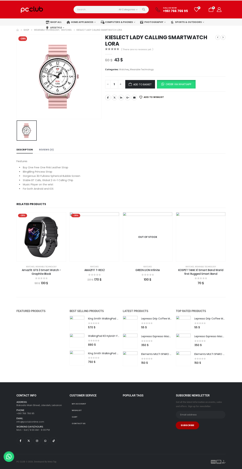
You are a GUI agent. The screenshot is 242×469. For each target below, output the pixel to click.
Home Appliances (82, 22)
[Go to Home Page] (17, 30)
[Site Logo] (31, 9)
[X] (28, 440)
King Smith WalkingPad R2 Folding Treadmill (114, 353)
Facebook (108, 97)
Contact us (78, 423)
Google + (128, 97)
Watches (124, 69)
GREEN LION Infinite (147, 270)
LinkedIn (121, 97)
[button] (176, 84)
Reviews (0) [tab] (46, 149)
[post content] (41, 237)
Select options (97, 258)
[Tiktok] (53, 440)
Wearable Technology (142, 69)
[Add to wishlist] (60, 217)
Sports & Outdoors (188, 22)
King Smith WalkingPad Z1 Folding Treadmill (114, 318)
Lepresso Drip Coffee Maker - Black (162, 318)
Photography (153, 22)
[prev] (217, 37)
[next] (223, 37)
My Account (79, 403)
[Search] (144, 9)
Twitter (114, 97)
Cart (74, 417)
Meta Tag (52, 461)
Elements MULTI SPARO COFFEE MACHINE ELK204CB (172, 354)
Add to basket (142, 84)
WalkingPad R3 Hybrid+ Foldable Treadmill (113, 336)
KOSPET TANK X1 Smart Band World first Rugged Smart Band (200, 271)
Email (134, 97)
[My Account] (219, 9)
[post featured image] (77, 323)
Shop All (56, 22)
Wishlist (77, 410)
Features (21, 161)
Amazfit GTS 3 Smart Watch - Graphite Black (41, 271)
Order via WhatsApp (178, 84)
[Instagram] (37, 440)
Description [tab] (24, 149)
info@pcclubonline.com (30, 421)
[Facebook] (20, 440)
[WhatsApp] (45, 440)
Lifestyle (56, 27)
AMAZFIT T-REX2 (94, 270)
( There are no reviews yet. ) (137, 49)
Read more (150, 258)
